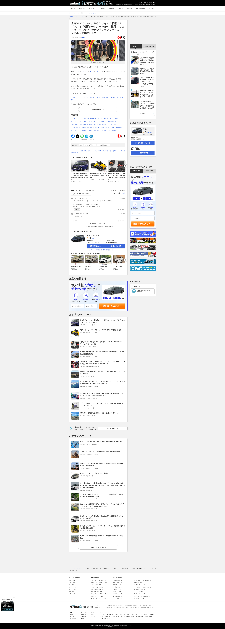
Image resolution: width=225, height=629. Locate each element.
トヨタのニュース (117, 580)
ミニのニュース (138, 591)
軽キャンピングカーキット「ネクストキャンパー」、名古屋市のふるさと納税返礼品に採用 (102, 527)
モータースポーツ (74, 587)
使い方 (92, 190)
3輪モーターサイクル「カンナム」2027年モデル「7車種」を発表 (98, 175)
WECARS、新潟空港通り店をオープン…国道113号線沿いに (99, 413)
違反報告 (122, 198)
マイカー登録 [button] (148, 134)
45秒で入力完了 (113, 306)
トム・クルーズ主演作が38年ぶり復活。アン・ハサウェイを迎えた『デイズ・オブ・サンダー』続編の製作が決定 (102, 505)
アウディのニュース (139, 584)
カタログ (91, 8)
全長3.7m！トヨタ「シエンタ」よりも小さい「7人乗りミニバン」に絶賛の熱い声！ (94, 121)
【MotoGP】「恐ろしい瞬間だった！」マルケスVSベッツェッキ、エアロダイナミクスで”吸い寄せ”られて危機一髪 (102, 363)
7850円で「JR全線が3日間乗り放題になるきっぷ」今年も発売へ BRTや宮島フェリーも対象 (102, 464)
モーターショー (73, 589)
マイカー (151, 8)
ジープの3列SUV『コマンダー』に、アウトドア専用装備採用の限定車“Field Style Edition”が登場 (101, 495)
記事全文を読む (97, 109)
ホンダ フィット (93, 235)
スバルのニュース (117, 594)
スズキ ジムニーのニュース (98, 598)
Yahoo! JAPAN (152, 2)
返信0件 (77, 209)
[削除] (14, 598)
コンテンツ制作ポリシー (105, 616)
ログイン (141, 2)
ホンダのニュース (117, 587)
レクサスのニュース (118, 582)
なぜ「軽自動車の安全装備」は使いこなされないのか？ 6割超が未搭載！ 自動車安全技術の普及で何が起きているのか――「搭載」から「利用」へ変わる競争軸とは (102, 485)
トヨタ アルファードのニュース (99, 582)
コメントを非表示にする (119, 190)
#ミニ (80, 145)
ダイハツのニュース (118, 598)
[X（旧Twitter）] (88, 606)
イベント (71, 591)
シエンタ (84, 71)
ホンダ (91, 71)
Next (125, 166)
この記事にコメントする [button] (82, 193)
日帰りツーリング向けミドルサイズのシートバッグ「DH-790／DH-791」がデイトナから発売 (116, 176)
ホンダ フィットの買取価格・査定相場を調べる (100, 250)
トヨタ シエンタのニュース (98, 587)
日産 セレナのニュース (97, 589)
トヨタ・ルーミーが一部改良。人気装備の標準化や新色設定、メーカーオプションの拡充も (102, 517)
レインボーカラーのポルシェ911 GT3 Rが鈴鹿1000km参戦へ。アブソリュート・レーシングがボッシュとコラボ (102, 394)
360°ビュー (82, 8)
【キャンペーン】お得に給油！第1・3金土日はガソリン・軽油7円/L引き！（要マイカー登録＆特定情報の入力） (98, 151)
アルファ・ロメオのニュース (142, 596)
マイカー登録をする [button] (112, 428)
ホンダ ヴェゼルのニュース (98, 594)
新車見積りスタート (97, 246)
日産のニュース (116, 584)
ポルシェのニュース (139, 589)
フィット (146, 129)
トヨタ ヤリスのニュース (98, 584)
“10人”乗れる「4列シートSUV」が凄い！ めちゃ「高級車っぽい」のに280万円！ (93, 124)
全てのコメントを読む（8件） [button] (98, 223)
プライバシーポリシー (125, 614)
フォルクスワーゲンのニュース (143, 587)
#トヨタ (100, 145)
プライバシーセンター (137, 614)
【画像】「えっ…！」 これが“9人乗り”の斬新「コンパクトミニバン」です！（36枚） (95, 119)
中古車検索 (101, 8)
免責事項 (152, 614)
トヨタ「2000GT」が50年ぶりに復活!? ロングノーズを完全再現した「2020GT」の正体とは (97, 127)
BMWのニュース (138, 582)
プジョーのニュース (139, 594)
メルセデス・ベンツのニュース (143, 580)
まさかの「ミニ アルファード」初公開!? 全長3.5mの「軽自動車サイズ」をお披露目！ (95, 130)
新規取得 (146, 2)
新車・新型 (72, 580)
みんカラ (93, 616)
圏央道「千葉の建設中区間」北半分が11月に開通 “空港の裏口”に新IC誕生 (102, 537)
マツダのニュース (117, 591)
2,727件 (94, 238)
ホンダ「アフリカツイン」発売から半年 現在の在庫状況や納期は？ (101, 451)
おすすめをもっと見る (97, 547)
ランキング (136, 46)
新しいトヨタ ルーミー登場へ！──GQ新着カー (95, 473)
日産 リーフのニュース (97, 591)
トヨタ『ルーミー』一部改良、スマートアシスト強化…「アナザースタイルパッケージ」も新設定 (79, 176)
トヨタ (77, 71)
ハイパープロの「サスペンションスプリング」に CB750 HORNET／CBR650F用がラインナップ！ (102, 404)
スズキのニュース (117, 596)
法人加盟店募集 (139, 616)
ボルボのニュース (139, 598)
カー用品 (71, 584)
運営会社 (111, 614)
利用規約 (146, 614)
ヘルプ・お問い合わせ (105, 618)
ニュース (129, 8)
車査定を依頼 (136, 171)
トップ (73, 8)
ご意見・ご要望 (148, 616)
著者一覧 (115, 616)
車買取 (121, 8)
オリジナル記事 (140, 8)
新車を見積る (149, 171)
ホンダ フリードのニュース (98, 596)
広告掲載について (130, 616)
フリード (98, 71)
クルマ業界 (72, 582)
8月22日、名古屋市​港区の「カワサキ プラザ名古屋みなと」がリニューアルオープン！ (102, 372)
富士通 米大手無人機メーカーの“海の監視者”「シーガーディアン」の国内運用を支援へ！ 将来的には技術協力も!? (102, 382)
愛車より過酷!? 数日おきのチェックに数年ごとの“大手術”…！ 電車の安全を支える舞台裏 (102, 353)
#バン (93, 145)
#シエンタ (107, 145)
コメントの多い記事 (148, 46)
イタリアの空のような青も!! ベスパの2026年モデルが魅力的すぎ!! (101, 441)
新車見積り (112, 8)
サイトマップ (121, 616)
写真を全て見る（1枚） (99, 62)
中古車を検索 (117, 246)
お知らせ (117, 614)
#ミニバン (87, 145)
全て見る (143, 113)
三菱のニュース (116, 589)
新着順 (123, 193)
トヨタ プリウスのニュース (98, 580)
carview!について (104, 614)
